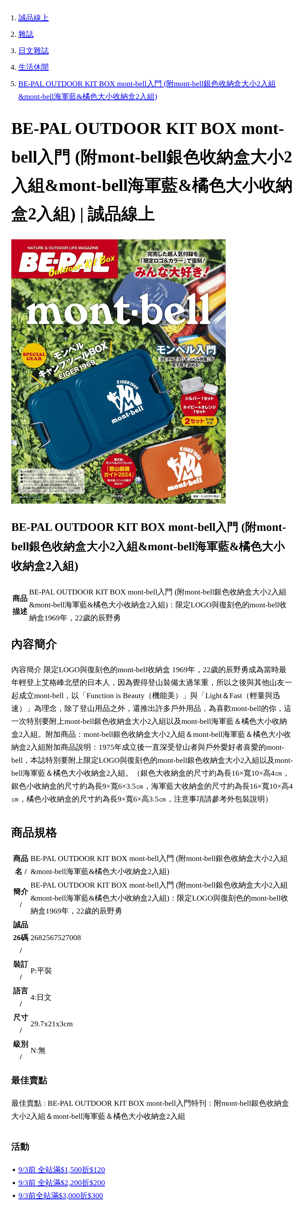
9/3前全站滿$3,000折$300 (60, 1195)
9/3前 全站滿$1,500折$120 (61, 1169)
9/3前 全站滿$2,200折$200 (61, 1183)
